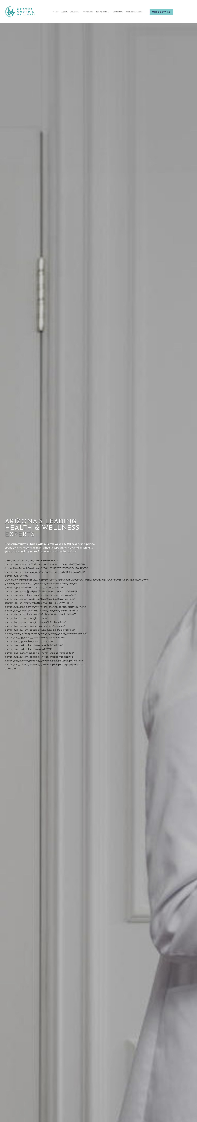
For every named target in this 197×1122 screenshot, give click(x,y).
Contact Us (118, 12)
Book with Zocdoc (134, 12)
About (64, 12)
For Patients (101, 12)
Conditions (88, 12)
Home (55, 12)
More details (161, 12)
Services (74, 12)
